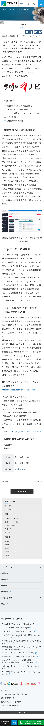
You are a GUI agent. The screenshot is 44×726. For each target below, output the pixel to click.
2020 (7, 552)
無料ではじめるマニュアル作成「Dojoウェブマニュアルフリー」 (22, 642)
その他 (7, 532)
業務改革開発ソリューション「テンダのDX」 (19, 656)
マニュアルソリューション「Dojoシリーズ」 (19, 624)
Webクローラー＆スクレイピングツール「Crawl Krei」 (20, 667)
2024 (7, 545)
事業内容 (5, 579)
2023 (15, 545)
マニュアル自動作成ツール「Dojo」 (16, 627)
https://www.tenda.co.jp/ (25, 431)
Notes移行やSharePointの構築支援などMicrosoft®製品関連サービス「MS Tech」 (18, 661)
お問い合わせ (6, 598)
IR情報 (4, 585)
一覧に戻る (22, 491)
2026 (7, 541)
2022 (7, 548)
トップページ (6, 567)
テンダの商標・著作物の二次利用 (14, 694)
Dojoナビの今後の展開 (17, 109)
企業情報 (5, 573)
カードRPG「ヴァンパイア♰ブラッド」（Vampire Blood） (21, 673)
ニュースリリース (11, 519)
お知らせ (8, 529)
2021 (15, 548)
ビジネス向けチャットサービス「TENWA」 (18, 653)
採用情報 (5, 592)
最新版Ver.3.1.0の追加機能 (19, 105)
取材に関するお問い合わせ (19, 120)
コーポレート (10, 509)
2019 (15, 552)
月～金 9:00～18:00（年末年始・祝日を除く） (33, 722)
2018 (7, 555)
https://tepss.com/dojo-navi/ (17, 389)
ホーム (4, 10)
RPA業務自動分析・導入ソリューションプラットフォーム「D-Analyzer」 (21, 648)
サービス (8, 506)
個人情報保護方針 (8, 698)
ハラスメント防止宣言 (9, 706)
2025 (15, 541)
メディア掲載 (10, 525)
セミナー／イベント (12, 522)
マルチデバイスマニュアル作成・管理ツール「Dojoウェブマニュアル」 (22, 636)
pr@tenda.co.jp (23, 469)
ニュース (11, 10)
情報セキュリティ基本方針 (11, 702)
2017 (15, 555)
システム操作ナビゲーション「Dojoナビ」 (18, 631)
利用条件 (4, 690)
